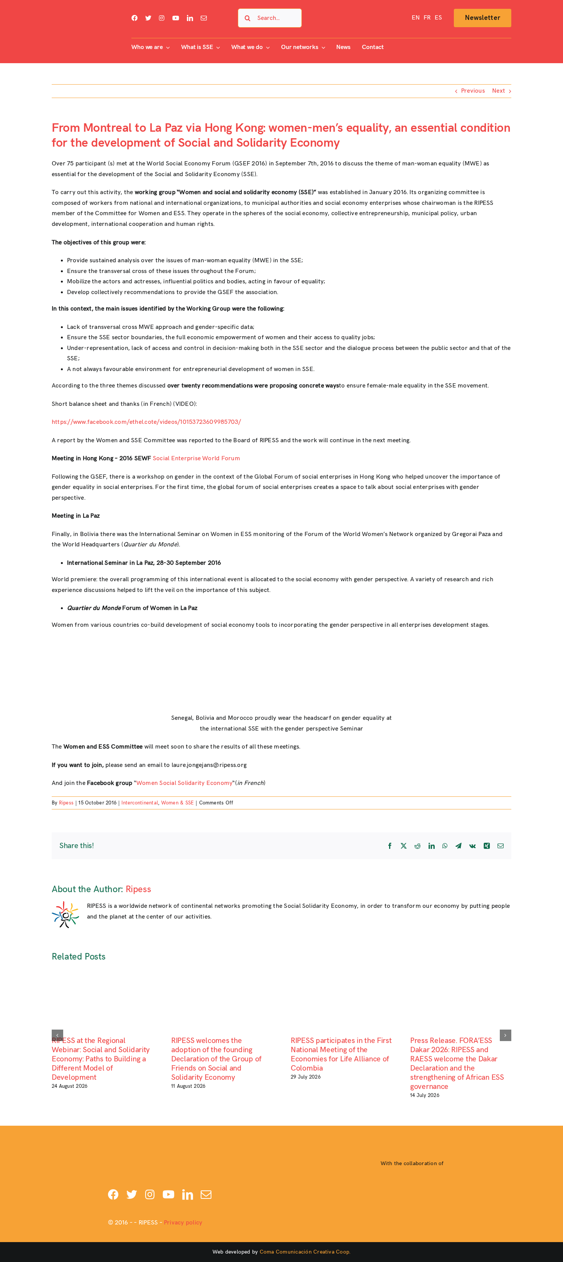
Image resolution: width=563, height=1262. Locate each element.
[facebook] (134, 18)
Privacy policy (183, 1222)
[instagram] (161, 18)
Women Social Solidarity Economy (184, 783)
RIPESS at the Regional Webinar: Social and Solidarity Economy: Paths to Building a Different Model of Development (101, 1059)
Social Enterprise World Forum (196, 458)
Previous (473, 91)
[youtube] (175, 18)
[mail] (204, 18)
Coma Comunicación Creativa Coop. (305, 1252)
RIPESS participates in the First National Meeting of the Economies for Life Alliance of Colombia (341, 1054)
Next (498, 91)
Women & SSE (177, 803)
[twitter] (148, 18)
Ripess (66, 803)
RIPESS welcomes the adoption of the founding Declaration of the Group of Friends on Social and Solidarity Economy (216, 1059)
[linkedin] (190, 18)
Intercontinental (139, 803)
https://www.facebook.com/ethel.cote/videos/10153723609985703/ (146, 422)
